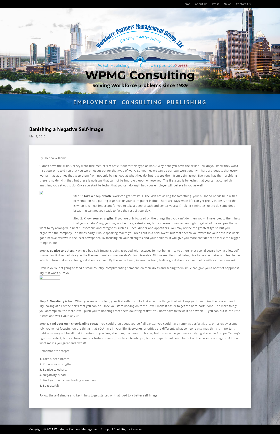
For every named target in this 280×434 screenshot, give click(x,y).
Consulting (142, 103)
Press (215, 4)
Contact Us (243, 4)
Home (186, 4)
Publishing (187, 103)
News (227, 4)
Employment (95, 103)
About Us (201, 4)
